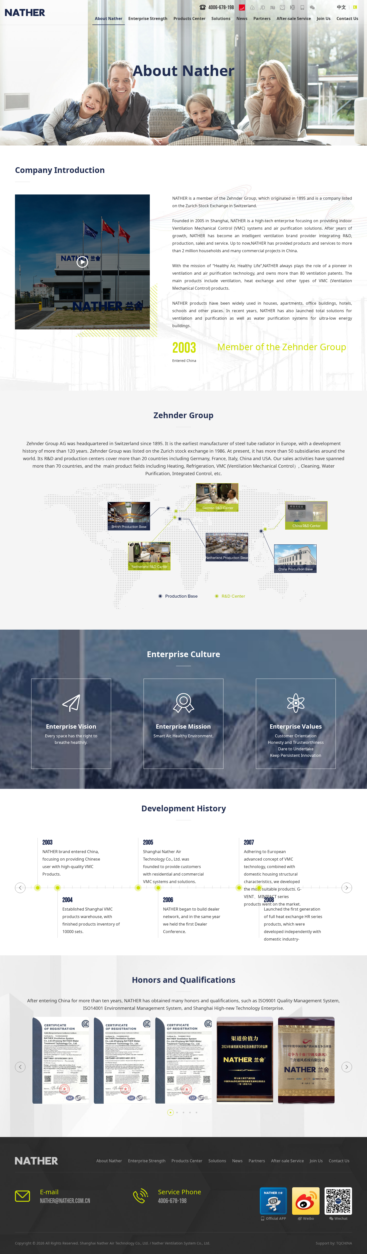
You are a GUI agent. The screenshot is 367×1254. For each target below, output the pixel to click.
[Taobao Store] (272, 7)
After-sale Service (287, 1161)
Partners (257, 1161)
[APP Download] (302, 7)
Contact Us (339, 1161)
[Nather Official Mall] (292, 7)
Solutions (217, 1161)
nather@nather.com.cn (65, 1201)
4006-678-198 (172, 1201)
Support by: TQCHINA (334, 1243)
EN (355, 7)
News (237, 1161)
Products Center (187, 1161)
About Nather (109, 1161)
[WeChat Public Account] (312, 7)
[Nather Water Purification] (252, 7)
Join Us (316, 1161)
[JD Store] (262, 7)
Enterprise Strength (147, 1161)
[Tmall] (282, 7)
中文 (341, 7)
